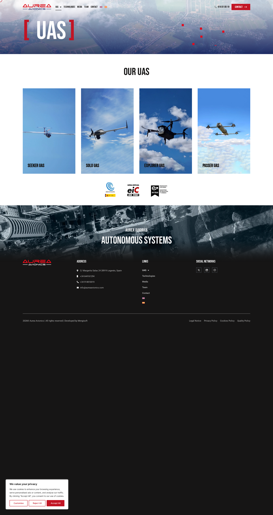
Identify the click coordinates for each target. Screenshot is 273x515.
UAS (56, 6)
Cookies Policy (227, 321)
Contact (94, 6)
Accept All (55, 503)
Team (86, 6)
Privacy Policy (210, 321)
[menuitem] (101, 7)
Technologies (69, 6)
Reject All (37, 503)
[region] (37, 494)
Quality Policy (243, 321)
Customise (19, 503)
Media (79, 6)
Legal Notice (195, 321)
